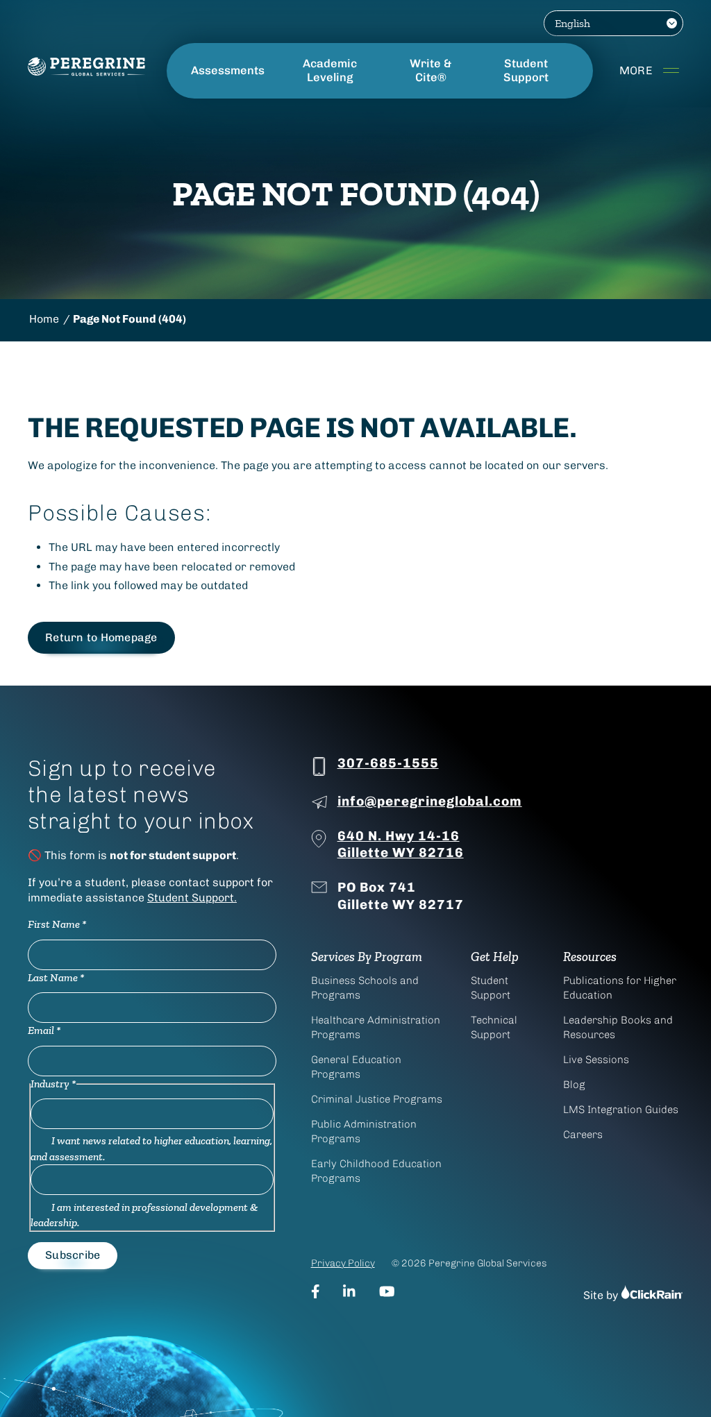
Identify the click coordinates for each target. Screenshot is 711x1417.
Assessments (228, 70)
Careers (583, 1134)
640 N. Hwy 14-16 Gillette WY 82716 (400, 844)
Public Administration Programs (364, 1131)
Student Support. (192, 897)
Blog (574, 1084)
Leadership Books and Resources (618, 1027)
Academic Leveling (330, 70)
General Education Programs (356, 1066)
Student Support (526, 70)
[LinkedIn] (349, 1291)
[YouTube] (387, 1291)
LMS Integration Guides (620, 1109)
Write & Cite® (430, 70)
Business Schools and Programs (365, 987)
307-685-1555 (388, 763)
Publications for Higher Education (619, 987)
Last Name (56, 977)
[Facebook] (315, 1291)
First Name (57, 924)
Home (44, 318)
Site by (602, 1295)
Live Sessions (596, 1059)
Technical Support (494, 1027)
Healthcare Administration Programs (375, 1027)
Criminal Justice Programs (376, 1099)
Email (44, 1030)
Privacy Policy (343, 1263)
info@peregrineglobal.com (429, 801)
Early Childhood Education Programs (376, 1171)
